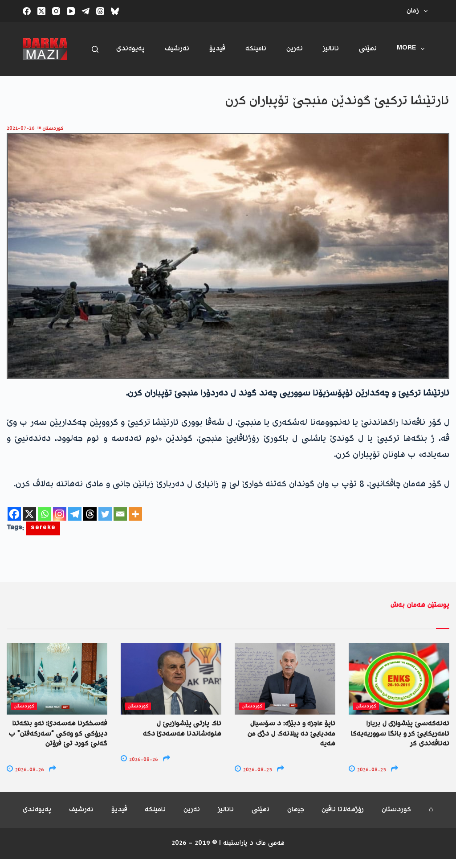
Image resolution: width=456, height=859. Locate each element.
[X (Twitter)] (41, 11)
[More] (135, 514)
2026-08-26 (29, 770)
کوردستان (53, 128)
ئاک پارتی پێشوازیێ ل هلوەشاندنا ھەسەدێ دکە (182, 729)
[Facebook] (27, 11)
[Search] (95, 49)
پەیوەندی (130, 49)
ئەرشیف (177, 49)
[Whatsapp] (44, 514)
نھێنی (368, 49)
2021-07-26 (21, 128)
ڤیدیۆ (217, 49)
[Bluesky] (115, 11)
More (406, 49)
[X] (29, 514)
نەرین (294, 49)
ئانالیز (331, 49)
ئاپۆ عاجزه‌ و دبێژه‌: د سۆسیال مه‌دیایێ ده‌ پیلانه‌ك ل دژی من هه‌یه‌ (291, 734)
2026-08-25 (257, 770)
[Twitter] (105, 514)
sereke (43, 528)
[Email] (120, 514)
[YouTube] (71, 11)
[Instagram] (56, 11)
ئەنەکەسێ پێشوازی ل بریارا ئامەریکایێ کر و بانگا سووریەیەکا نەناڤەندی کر (400, 734)
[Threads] (100, 11)
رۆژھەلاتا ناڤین (343, 810)
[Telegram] (85, 11)
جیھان (295, 810)
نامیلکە (255, 49)
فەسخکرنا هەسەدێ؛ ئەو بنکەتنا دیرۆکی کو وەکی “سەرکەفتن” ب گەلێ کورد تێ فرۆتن (58, 734)
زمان (413, 11)
